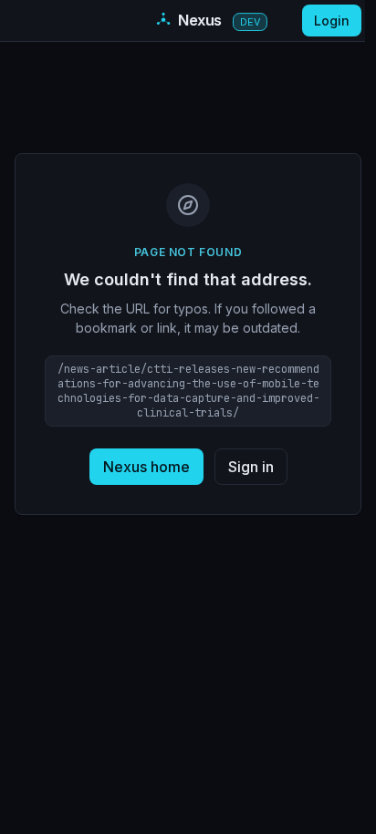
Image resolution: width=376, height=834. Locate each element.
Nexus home (146, 467)
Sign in (251, 467)
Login (332, 20)
